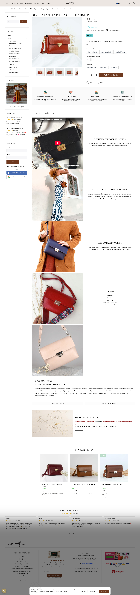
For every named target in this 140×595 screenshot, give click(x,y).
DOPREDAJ (11, 64)
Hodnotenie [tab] (49, 113)
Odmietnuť (92, 591)
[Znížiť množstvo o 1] (88, 75)
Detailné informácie (91, 45)
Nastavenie (82, 591)
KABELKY (10, 38)
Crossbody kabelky (14, 51)
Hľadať (23, 22)
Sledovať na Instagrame (18, 106)
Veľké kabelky (12, 41)
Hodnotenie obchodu (70, 510)
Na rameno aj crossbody (15, 46)
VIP (22, 578)
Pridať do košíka (111, 75)
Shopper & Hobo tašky (15, 43)
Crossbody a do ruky (14, 53)
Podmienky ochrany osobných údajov (22, 571)
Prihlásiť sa (12, 162)
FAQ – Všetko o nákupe (22, 561)
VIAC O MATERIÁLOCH (58, 403)
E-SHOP (8, 36)
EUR (119, 3)
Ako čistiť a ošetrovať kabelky (22, 566)
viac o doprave (79, 430)
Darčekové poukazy (13, 70)
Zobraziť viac (70, 533)
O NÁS (22, 556)
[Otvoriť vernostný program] (4, 591)
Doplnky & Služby (12, 67)
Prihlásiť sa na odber (54, 575)
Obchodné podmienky (22, 573)
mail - (86, 563)
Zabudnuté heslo (19, 166)
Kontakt (22, 576)
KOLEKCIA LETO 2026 (14, 62)
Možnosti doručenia (114, 30)
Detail (43, 498)
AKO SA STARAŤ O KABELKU (109, 403)
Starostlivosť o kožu (13, 72)
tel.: (86, 566)
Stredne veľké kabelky (15, 48)
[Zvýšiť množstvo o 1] (96, 75)
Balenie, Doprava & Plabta (22, 564)
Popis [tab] (38, 113)
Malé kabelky (12, 56)
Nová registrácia (10, 166)
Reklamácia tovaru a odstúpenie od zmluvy (22, 568)
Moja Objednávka (22, 559)
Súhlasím (104, 591)
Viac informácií (64, 591)
